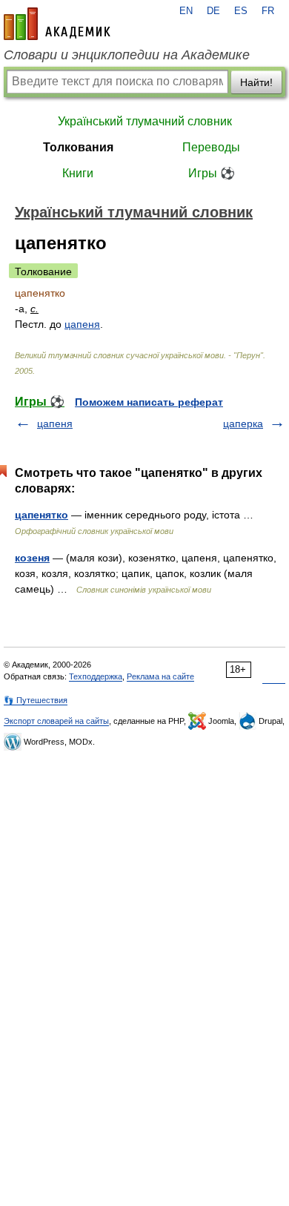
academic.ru (57, 23)
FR (268, 11)
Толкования (78, 147)
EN (186, 11)
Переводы (211, 147)
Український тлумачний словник (145, 121)
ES (241, 11)
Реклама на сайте (160, 676)
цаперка (243, 423)
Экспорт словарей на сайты (56, 720)
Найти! (256, 82)
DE (213, 11)
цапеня (82, 324)
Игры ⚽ (211, 173)
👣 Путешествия (35, 700)
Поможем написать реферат (149, 402)
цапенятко (41, 515)
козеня (32, 558)
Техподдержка (95, 676)
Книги (77, 173)
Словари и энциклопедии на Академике (127, 54)
